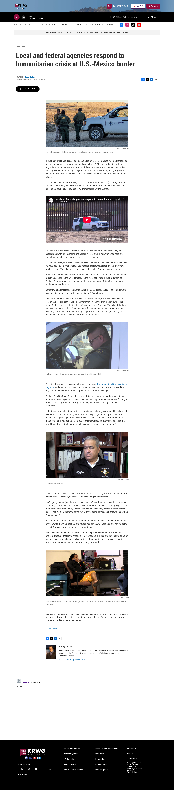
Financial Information (134, 768)
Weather (130, 754)
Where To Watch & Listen (73, 770)
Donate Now (131, 748)
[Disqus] (87, 707)
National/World (101, 764)
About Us (80, 25)
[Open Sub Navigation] (20, 25)
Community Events (71, 754)
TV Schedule (69, 759)
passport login (121, 6)
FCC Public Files (132, 764)
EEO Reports (131, 766)
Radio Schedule (70, 764)
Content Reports (133, 770)
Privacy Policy (132, 772)
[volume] (24, 17)
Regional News (100, 759)
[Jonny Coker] (51, 652)
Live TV (139, 6)
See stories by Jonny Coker (72, 659)
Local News (20, 46)
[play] (16, 17)
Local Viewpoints (101, 770)
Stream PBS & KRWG (72, 748)
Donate (154, 6)
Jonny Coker (30, 77)
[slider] (27, 17)
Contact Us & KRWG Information (107, 748)
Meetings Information (135, 763)
